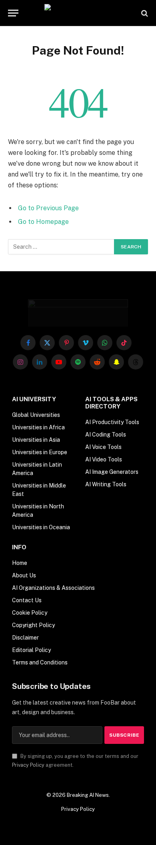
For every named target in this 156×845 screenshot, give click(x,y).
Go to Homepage (43, 221)
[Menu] (13, 13)
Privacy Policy (28, 765)
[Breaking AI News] (78, 13)
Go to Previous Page (48, 208)
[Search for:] (61, 246)
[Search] (144, 13)
